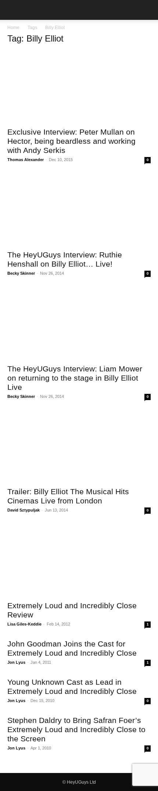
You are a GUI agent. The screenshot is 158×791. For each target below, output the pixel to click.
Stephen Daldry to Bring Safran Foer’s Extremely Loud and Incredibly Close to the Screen (76, 729)
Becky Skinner (21, 273)
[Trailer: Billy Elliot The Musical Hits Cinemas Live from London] (79, 446)
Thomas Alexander (25, 159)
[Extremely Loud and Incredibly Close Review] (79, 560)
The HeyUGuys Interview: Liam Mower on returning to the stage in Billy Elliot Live (74, 377)
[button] (12, 10)
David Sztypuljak (23, 510)
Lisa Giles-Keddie (24, 624)
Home (13, 27)
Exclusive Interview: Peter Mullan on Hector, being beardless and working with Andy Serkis (71, 141)
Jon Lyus (16, 662)
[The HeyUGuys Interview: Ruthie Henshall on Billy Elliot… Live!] (79, 210)
